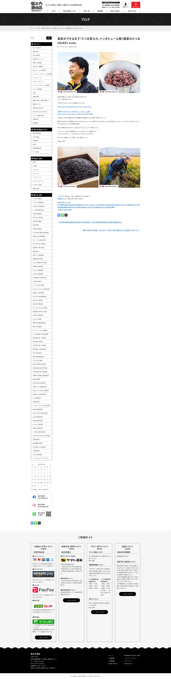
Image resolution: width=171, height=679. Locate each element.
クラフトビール (37, 78)
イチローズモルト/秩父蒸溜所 (41, 405)
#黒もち (118, 205)
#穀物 (129, 205)
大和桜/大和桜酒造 (38, 206)
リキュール (36, 173)
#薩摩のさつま (61, 199)
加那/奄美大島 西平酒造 (40, 368)
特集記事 (35, 119)
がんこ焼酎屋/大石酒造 (40, 262)
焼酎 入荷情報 (37, 63)
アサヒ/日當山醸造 (38, 285)
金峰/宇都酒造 (37, 214)
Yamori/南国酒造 (38, 270)
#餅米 (109, 205)
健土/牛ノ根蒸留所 (38, 255)
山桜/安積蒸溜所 (38, 417)
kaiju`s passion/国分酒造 (41, 289)
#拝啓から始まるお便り (64, 210)
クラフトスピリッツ (38, 81)
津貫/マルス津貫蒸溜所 (40, 387)
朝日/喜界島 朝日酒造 (39, 364)
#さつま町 (67, 202)
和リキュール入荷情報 (39, 70)
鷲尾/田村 (36, 251)
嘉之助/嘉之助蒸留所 (39, 383)
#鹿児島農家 (77, 205)
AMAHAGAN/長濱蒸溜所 (40, 413)
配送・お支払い (115, 11)
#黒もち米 (124, 205)
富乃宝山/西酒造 (38, 217)
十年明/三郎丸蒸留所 (39, 432)
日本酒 (35, 166)
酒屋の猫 (35, 51)
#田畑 (83, 207)
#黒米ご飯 (104, 205)
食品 (34, 93)
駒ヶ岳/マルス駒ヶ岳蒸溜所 (41, 390)
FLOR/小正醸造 (37, 360)
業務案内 (35, 123)
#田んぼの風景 (94, 207)
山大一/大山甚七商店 (39, 240)
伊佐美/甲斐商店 (38, 304)
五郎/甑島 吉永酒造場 (39, 278)
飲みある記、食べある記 (40, 112)
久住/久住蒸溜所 (38, 424)
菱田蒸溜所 (36, 402)
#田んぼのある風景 (105, 207)
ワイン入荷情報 (37, 89)
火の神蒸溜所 (37, 398)
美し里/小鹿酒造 (38, 300)
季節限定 (35, 141)
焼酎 (34, 162)
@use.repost (86, 107)
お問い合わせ (132, 11)
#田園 (61, 207)
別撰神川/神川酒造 (38, 247)
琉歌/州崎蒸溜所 (38, 428)
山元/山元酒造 (37, 319)
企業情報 (112, 661)
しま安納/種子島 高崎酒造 (41, 334)
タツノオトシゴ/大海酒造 (40, 330)
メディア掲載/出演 (38, 115)
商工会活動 (36, 55)
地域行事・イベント (38, 59)
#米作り (83, 205)
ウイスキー (36, 170)
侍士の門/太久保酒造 (39, 244)
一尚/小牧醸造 (37, 198)
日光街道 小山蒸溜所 (39, 447)
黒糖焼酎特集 (37, 148)
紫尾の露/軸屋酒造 (38, 357)
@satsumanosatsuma (70, 107)
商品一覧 (87, 11)
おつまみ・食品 (37, 185)
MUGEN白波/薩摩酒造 (39, 296)
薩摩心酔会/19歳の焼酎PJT (41, 100)
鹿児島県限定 (37, 133)
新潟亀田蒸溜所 (37, 443)
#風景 (71, 207)
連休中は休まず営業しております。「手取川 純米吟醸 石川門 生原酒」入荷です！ (111, 230)
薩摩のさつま (37, 104)
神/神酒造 (36, 225)
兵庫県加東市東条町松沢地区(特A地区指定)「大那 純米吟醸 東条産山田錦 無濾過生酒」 (89, 222)
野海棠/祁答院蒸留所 (39, 323)
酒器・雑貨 (36, 96)
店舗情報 (100, 11)
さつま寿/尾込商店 (38, 210)
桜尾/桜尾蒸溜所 (38, 420)
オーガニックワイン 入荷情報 (41, 85)
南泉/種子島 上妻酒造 (39, 338)
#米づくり (94, 205)
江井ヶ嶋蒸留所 (37, 454)
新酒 (34, 144)
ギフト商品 (36, 137)
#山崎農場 (60, 205)
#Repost (60, 107)
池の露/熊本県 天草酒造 (40, 372)
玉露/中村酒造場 (38, 315)
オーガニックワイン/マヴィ (40, 458)
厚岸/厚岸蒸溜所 (38, 409)
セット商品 (36, 152)
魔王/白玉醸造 (37, 326)
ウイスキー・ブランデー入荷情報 (42, 74)
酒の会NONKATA (38, 108)
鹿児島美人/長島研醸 (39, 349)
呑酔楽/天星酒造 (38, 266)
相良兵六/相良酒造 (38, 293)
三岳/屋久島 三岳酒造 (39, 345)
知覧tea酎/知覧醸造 (39, 236)
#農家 (66, 205)
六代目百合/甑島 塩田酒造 (41, 232)
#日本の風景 (77, 207)
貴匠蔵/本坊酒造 (38, 259)
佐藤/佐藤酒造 (37, 221)
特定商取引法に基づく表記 (132, 655)
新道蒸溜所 (36, 439)
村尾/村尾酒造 (37, 229)
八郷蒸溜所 (36, 451)
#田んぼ (87, 207)
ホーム (111, 655)
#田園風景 (66, 207)
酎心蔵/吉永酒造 (38, 341)
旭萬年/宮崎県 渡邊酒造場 (41, 375)
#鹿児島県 (60, 202)
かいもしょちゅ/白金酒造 (40, 308)
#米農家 (70, 205)
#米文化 (134, 205)
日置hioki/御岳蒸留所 (39, 394)
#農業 (113, 207)
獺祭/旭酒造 (36, 379)
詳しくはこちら (44, 637)
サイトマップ (128, 661)
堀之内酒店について (69, 11)
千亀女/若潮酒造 (38, 274)
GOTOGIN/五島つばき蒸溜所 (41, 436)
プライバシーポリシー (131, 658)
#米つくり (89, 205)
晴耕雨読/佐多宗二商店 (40, 311)
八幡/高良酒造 (37, 281)
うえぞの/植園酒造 (38, 202)
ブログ (54, 11)
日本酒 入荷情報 (38, 66)
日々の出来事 (37, 48)
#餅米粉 (113, 205)
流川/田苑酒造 (37, 353)
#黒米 (99, 205)
